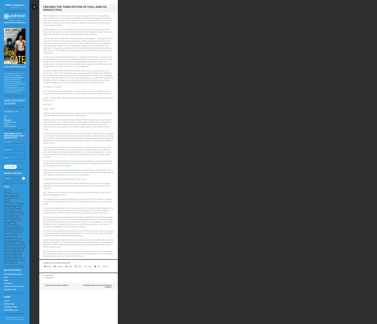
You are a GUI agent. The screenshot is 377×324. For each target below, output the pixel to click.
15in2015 (7, 191)
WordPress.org (10, 310)
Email (6, 158)
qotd (14, 239)
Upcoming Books (10, 126)
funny (11, 207)
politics (21, 230)
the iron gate (19, 249)
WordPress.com (19, 319)
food (6, 207)
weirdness (7, 262)
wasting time (20, 259)
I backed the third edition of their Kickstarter (78, 170)
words (14, 262)
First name (7, 142)
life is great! (16, 220)
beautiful (7, 197)
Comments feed (10, 307)
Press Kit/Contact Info (14, 286)
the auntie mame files (11, 246)
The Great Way (10, 289)
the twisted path (9, 252)
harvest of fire (17, 210)
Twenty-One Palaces (15, 256)
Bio (5, 118)
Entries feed (9, 304)
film (22, 204)
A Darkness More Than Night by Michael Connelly (97, 286)
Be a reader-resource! (13, 274)
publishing (8, 239)
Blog (5, 116)
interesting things (18, 213)
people (14, 230)
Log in (6, 301)
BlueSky (7, 124)
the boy (22, 246)
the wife (19, 252)
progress (17, 233)
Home (6, 280)
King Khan (8, 220)
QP (19, 239)
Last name (7, 150)
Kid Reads (8, 283)
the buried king (9, 249)
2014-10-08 (49, 275)
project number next (11, 236)
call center (15, 197)
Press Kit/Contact (10, 122)
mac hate (12, 223)
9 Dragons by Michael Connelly (56, 285)
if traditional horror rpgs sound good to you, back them (67, 199)
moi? (18, 226)
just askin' (14, 217)
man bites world (9, 226)
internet (7, 217)
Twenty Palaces (9, 259)
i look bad (7, 213)
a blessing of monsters (11, 194)
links (6, 223)
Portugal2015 (9, 233)
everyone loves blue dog (11, 204)
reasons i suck (9, 243)
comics (7, 201)
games (18, 207)
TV (5, 256)
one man (7, 230)
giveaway (7, 210)
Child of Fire (52, 219)
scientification (19, 243)
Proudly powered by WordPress (15, 317)
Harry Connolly (15, 5)
